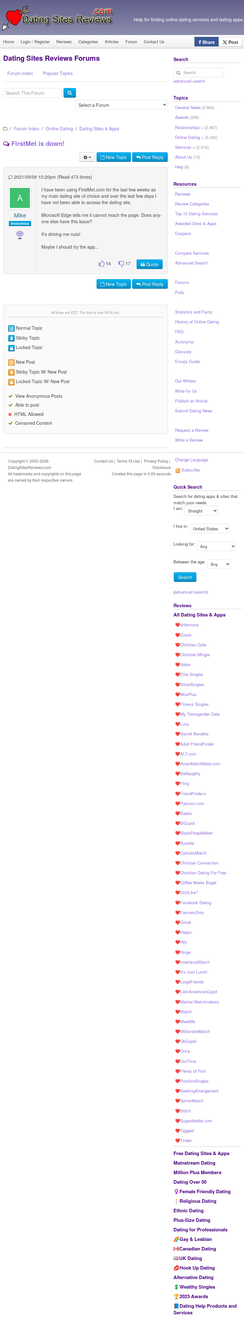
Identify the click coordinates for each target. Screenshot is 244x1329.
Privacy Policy (156, 461)
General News (194, 107)
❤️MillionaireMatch (192, 1031)
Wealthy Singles (197, 1286)
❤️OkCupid (185, 1041)
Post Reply (152, 157)
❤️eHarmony (187, 625)
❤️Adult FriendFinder (194, 744)
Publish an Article (191, 401)
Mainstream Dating (194, 1162)
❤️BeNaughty (187, 773)
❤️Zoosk (183, 635)
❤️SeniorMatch (189, 1101)
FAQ (179, 331)
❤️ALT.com (185, 754)
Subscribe (190, 470)
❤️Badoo (183, 813)
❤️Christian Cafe (190, 645)
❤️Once (182, 1051)
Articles (112, 41)
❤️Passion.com (189, 803)
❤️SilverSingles (189, 684)
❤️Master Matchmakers (197, 1002)
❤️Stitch (183, 1111)
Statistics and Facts (193, 312)
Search (185, 577)
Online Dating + (196, 137)
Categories (88, 41)
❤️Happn (183, 932)
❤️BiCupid (184, 823)
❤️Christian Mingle (192, 654)
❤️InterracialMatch (192, 962)
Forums (182, 282)
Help (182, 167)
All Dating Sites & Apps (199, 614)
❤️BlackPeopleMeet (194, 833)
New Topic (116, 157)
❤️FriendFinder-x (190, 793)
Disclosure (161, 467)
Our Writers (185, 381)
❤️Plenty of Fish (190, 1071)
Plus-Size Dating (191, 1219)
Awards (187, 117)
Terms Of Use (128, 461)
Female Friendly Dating (205, 1191)
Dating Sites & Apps (99, 128)
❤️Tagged (184, 1130)
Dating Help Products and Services (205, 1309)
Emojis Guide (187, 361)
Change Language (191, 460)
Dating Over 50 (190, 1181)
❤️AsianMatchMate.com (197, 764)
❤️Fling (182, 783)
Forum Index (26, 128)
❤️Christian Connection (196, 863)
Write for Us (186, 391)
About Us (187, 157)
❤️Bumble (184, 843)
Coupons (183, 233)
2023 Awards (194, 1296)
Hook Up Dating (197, 1267)
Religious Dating (198, 1200)
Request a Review (191, 430)
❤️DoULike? (186, 892)
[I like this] (102, 263)
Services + (192, 147)
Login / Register (35, 41)
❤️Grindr (183, 922)
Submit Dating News (194, 411)
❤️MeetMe (185, 1021)
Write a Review (189, 440)
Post (232, 42)
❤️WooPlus (186, 694)
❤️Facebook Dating (193, 902)
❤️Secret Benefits (192, 734)
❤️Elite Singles (189, 674)
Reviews (64, 41)
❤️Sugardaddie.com (193, 1121)
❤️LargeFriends (189, 982)
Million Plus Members (197, 1172)
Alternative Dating (193, 1277)
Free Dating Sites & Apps (201, 1153)
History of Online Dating (197, 322)
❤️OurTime (185, 1061)
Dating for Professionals (200, 1229)
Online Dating (59, 128)
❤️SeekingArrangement (197, 1091)
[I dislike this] (121, 263)
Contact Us (154, 41)
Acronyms (184, 342)
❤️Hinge (183, 952)
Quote (152, 264)
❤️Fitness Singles (192, 704)
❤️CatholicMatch (191, 853)
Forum (131, 41)
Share (208, 42)
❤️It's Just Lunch (191, 972)
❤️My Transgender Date (197, 714)
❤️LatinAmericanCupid (196, 991)
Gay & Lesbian (196, 1239)
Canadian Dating (197, 1248)
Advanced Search (191, 263)
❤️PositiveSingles (192, 1081)
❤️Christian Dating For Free (200, 873)
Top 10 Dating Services (196, 213)
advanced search (189, 81)
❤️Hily (181, 942)
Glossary (183, 351)
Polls (179, 292)
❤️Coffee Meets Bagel (195, 882)
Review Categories (192, 204)
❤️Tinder (183, 1140)
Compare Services (192, 253)
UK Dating (190, 1258)
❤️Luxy (182, 724)
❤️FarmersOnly (189, 912)
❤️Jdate (182, 664)
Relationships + (196, 127)
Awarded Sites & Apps (196, 223)
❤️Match (183, 1012)
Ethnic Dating (188, 1210)
